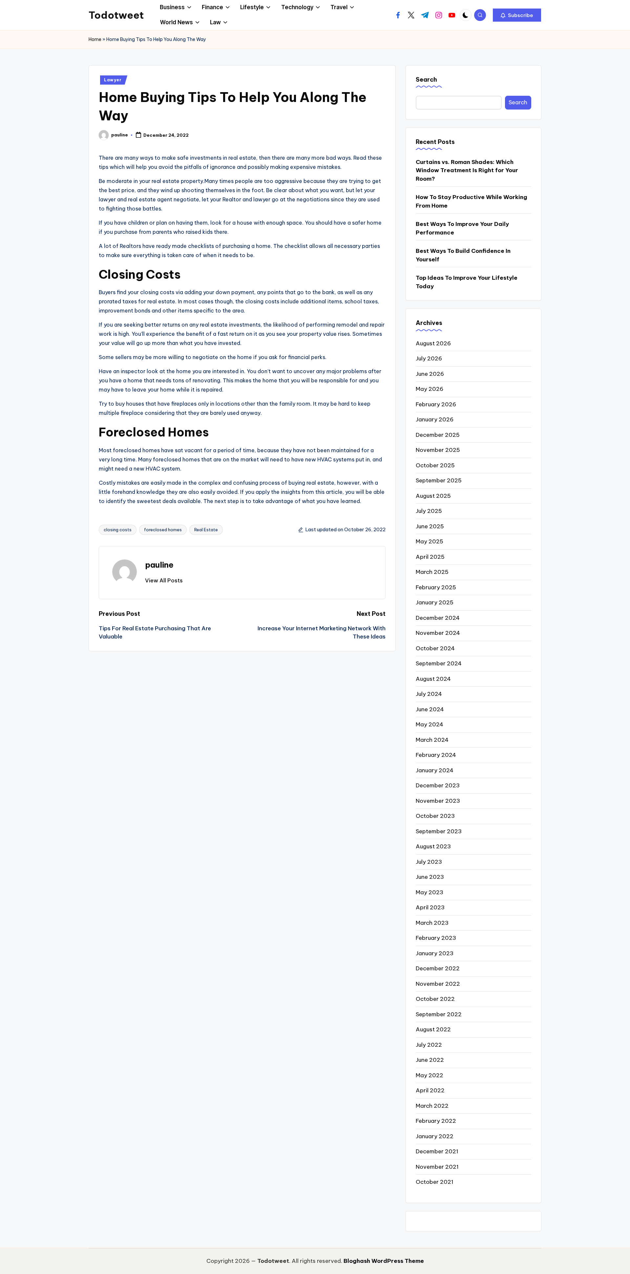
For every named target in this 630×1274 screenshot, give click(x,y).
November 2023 (438, 800)
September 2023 (439, 831)
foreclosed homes (163, 529)
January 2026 (434, 419)
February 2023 (436, 937)
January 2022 (434, 1136)
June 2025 (430, 526)
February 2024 (436, 754)
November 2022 (438, 983)
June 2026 (430, 373)
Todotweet (116, 15)
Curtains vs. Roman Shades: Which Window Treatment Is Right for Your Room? (467, 170)
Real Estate (206, 529)
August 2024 (433, 678)
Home (95, 39)
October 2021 (434, 1181)
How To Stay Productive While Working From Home (471, 201)
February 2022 (436, 1120)
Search (426, 79)
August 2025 (433, 495)
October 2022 (435, 998)
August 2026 (433, 343)
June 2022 (430, 1059)
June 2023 (430, 876)
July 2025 (429, 511)
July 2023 (429, 861)
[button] (517, 15)
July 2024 (429, 694)
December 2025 (438, 434)
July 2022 (429, 1044)
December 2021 (437, 1151)
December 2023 (438, 785)
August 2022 (433, 1029)
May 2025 (429, 541)
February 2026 (436, 404)
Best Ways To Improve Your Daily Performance (462, 228)
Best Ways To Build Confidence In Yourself (463, 255)
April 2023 (430, 907)
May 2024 (429, 724)
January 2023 (434, 953)
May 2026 (429, 389)
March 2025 (432, 572)
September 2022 (439, 1014)
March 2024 (432, 739)
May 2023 (429, 892)
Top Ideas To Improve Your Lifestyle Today (466, 282)
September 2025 (439, 480)
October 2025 (435, 465)
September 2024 (439, 663)
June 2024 (430, 709)
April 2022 (430, 1090)
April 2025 (430, 556)
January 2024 (434, 770)
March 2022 (432, 1105)
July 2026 (429, 358)
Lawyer (112, 79)
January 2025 (434, 602)
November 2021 (437, 1166)
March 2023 (432, 922)
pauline (159, 565)
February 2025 (436, 587)
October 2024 (435, 648)
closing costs (118, 529)
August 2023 (433, 846)
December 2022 (438, 968)
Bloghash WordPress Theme (384, 1260)
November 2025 (438, 450)
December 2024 (438, 617)
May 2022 (429, 1075)
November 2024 (438, 633)
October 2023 (435, 815)
